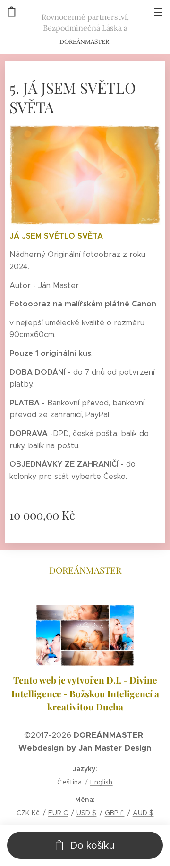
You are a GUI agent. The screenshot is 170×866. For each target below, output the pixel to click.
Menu (158, 11)
